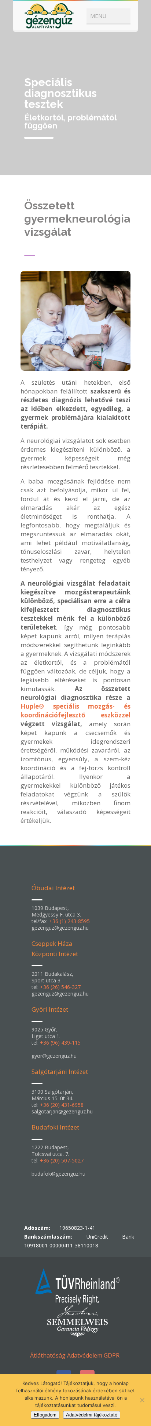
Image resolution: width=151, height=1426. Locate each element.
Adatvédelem (84, 1355)
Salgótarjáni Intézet (60, 1071)
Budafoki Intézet (55, 1127)
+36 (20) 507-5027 (62, 1160)
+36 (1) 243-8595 (69, 921)
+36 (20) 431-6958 (62, 1104)
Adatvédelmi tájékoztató (91, 1415)
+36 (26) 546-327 (60, 986)
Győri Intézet (50, 1009)
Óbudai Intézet (53, 888)
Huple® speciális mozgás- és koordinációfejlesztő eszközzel (75, 710)
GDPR (111, 1355)
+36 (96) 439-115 (60, 1042)
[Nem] (142, 1400)
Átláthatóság (48, 1355)
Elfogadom (45, 1415)
